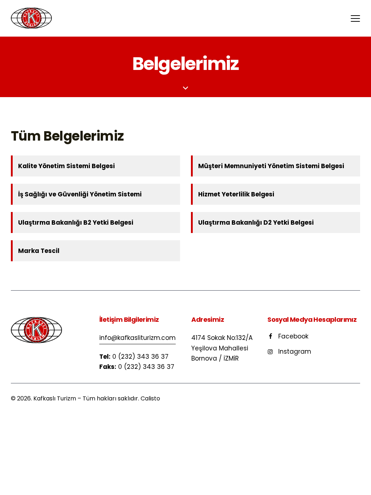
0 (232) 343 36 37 (140, 356)
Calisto (150, 398)
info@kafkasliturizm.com (137, 337)
